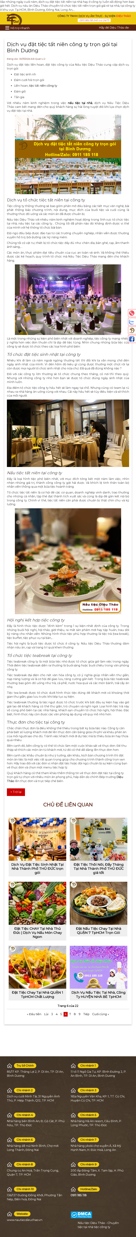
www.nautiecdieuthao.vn (24, 1220)
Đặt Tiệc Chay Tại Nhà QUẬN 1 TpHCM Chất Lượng (37, 994)
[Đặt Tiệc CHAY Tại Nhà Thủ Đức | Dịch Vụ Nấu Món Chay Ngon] (37, 903)
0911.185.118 (86, 20)
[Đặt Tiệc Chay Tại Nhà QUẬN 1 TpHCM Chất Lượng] (37, 967)
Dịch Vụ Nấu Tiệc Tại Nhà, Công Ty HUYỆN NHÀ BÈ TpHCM (99, 994)
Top (131, 1219)
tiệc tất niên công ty (43, 85)
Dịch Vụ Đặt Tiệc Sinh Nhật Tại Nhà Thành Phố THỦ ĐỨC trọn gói (37, 868)
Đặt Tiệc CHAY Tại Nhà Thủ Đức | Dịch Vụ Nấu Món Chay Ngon (37, 932)
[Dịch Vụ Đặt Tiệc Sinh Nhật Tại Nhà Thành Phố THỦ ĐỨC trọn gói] (37, 839)
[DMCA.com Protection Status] (81, 1214)
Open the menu (11, 18)
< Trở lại (15, 792)
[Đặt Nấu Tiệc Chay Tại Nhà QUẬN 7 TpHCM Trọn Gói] (98, 903)
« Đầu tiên (34, 1014)
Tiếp (86, 1014)
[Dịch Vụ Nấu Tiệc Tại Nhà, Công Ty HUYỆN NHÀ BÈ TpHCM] (98, 967)
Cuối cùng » (100, 1014)
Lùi (46, 1014)
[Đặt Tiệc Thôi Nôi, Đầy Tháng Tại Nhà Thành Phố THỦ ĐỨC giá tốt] (98, 839)
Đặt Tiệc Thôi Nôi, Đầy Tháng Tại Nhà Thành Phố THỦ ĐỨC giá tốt (99, 868)
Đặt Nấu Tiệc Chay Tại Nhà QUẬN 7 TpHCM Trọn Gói (98, 930)
